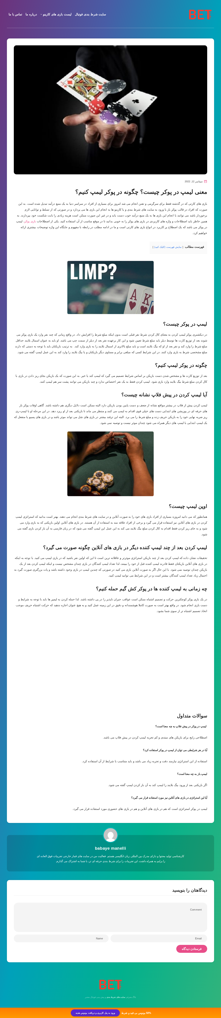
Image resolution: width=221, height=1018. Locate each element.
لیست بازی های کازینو (57, 14)
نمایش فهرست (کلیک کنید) (168, 247)
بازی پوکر (30, 221)
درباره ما (31, 14)
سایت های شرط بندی (116, 997)
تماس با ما (15, 14)
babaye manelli (110, 848)
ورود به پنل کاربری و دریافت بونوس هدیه (95, 1013)
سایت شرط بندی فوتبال (90, 14)
